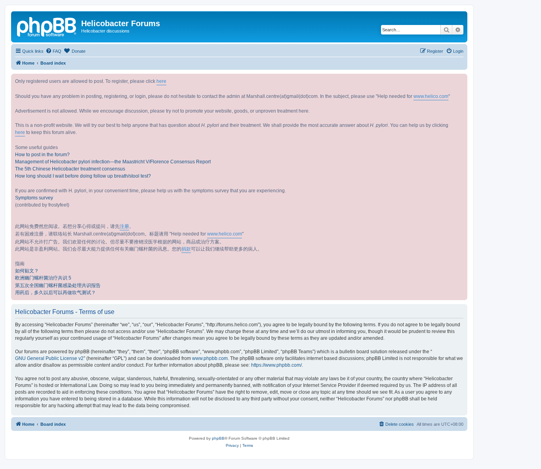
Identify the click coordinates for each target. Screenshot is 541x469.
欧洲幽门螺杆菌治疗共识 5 (43, 278)
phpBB (218, 438)
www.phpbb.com (210, 358)
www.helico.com (430, 96)
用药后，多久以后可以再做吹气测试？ (55, 292)
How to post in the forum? (42, 154)
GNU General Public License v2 (49, 358)
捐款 (186, 249)
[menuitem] (53, 51)
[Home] (47, 25)
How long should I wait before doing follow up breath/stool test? (83, 176)
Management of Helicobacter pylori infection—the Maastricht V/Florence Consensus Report (113, 162)
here (161, 81)
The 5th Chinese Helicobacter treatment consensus (70, 169)
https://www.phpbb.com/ (276, 365)
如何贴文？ (27, 271)
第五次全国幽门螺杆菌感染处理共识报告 (58, 285)
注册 (124, 226)
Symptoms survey (34, 198)
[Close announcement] (461, 80)
